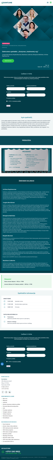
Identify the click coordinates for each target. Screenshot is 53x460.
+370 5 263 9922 (5, 388)
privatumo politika (17, 101)
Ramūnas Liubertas (27, 54)
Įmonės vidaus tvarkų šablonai (10, 426)
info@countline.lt (5, 386)
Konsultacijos (6, 417)
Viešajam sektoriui (7, 412)
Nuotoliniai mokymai (7, 416)
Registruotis (8, 60)
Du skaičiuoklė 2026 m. (8, 441)
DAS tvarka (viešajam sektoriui (10, 432)
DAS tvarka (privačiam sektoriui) (10, 428)
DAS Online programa (8, 430)
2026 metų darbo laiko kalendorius (11, 439)
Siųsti (8, 105)
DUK (4, 408)
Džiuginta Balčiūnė (38, 54)
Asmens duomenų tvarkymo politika (11, 404)
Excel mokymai (6, 424)
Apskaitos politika (7, 433)
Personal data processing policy (10, 406)
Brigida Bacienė (17, 54)
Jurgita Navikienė (7, 54)
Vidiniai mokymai (7, 414)
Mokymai (5, 400)
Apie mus (5, 398)
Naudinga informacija (8, 435)
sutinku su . (14, 101)
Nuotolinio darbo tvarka (8, 437)
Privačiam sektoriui (7, 410)
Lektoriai (5, 402)
